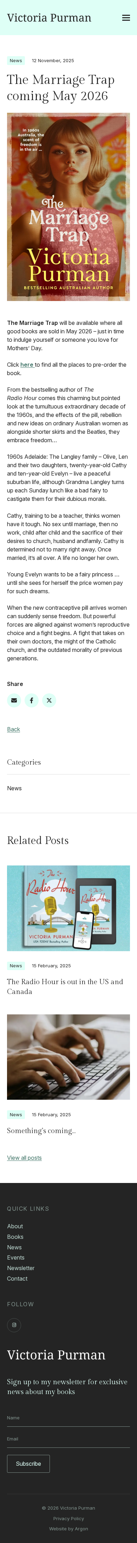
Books (15, 1236)
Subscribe (28, 1463)
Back (13, 729)
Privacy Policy (68, 1518)
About (15, 1226)
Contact (17, 1278)
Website (58, 1528)
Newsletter (20, 1267)
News (16, 60)
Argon (81, 1528)
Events (16, 1257)
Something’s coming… (41, 1131)
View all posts (24, 1157)
